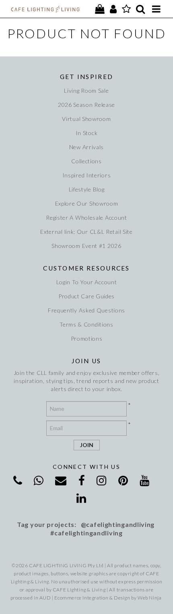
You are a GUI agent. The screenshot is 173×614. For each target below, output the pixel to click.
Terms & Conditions (86, 324)
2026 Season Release (86, 104)
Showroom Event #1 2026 (86, 245)
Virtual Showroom (86, 118)
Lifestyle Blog (87, 189)
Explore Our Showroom (86, 203)
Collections (86, 161)
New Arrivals (86, 147)
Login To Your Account (86, 282)
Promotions (87, 338)
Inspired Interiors (86, 175)
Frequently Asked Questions (86, 310)
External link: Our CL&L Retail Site (86, 231)
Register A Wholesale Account (86, 217)
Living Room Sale (86, 90)
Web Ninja (149, 598)
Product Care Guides (86, 296)
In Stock (87, 132)
